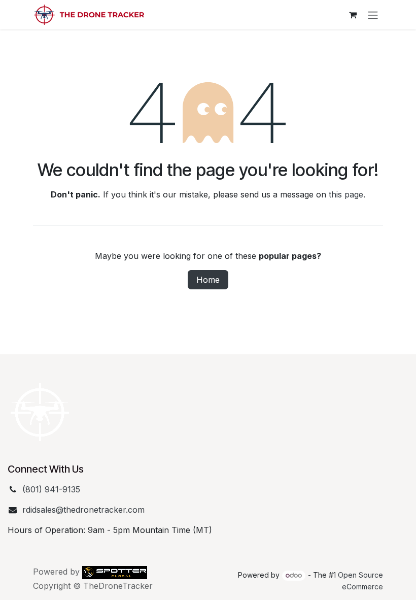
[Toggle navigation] (373, 14)
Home (208, 280)
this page (346, 194)
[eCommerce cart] (352, 15)
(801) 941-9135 (51, 489)
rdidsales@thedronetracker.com (83, 510)
